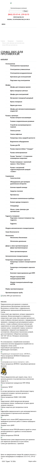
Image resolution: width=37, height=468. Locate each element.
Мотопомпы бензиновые (18, 237)
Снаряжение (19, 41)
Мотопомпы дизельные (18, 241)
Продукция (10, 41)
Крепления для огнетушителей (20, 77)
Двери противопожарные (19, 248)
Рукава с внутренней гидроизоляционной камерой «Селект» (20, 169)
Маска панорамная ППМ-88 (10, 435)
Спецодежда (14, 206)
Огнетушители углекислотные (20, 69)
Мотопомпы (10, 235)
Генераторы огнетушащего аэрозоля (18, 260)
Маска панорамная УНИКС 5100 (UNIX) (13, 397)
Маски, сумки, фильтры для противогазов (13, 43)
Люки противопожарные (18, 251)
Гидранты (13, 223)
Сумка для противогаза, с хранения (12, 443)
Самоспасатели (15, 178)
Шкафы (8, 85)
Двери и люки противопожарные (17, 246)
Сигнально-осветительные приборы (22, 198)
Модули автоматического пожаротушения (20, 228)
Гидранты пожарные (12, 216)
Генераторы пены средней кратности (22, 138)
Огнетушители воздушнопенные (21, 73)
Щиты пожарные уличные (19, 91)
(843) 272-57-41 (14, 15)
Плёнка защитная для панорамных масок (14, 407)
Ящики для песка (16, 105)
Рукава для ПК (15, 145)
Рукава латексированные (18, 152)
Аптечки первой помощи (18, 187)
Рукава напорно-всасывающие (20, 117)
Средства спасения (16, 191)
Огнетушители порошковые (19, 66)
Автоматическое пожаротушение (17, 256)
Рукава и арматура (12, 115)
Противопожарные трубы (14, 292)
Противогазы (14, 195)
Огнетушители (10, 64)
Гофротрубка (5, 415)
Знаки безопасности (12, 232)
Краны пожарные (16, 102)
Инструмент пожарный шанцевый (21, 98)
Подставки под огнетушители (20, 80)
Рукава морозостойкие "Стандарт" (21, 149)
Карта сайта (32, 461)
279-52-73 (25, 15)
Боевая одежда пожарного (19, 202)
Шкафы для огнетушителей (19, 94)
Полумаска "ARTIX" (7, 387)
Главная (3, 41)
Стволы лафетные (16, 134)
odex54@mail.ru (18, 17)
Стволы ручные (15, 130)
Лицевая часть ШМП (7, 425)
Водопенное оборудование (19, 141)
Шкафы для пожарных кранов (20, 87)
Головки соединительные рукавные (22, 121)
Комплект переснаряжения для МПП (22, 273)
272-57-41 (27, 456)
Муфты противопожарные (14, 289)
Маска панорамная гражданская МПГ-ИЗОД (15, 383)
